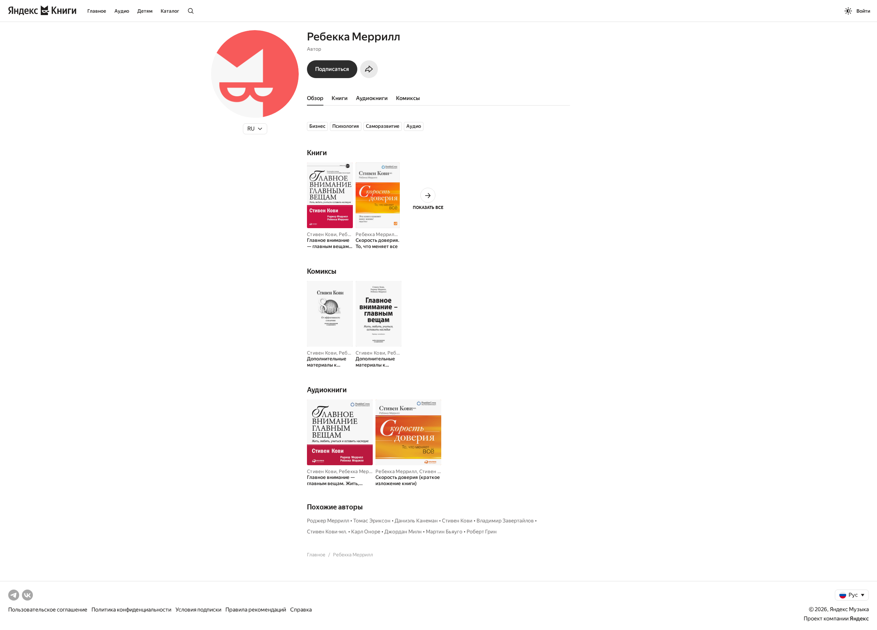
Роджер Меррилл (328, 521)
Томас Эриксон (372, 521)
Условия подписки (198, 609)
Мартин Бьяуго (444, 532)
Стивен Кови (321, 234)
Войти (863, 11)
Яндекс (859, 618)
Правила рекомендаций (255, 609)
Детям (144, 11)
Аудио (121, 11)
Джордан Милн (403, 532)
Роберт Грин (482, 532)
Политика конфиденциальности (131, 609)
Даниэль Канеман (416, 521)
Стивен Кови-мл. (438, 471)
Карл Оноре (365, 532)
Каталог (170, 11)
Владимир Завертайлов (505, 521)
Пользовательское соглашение (47, 609)
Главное (96, 11)
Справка (301, 609)
